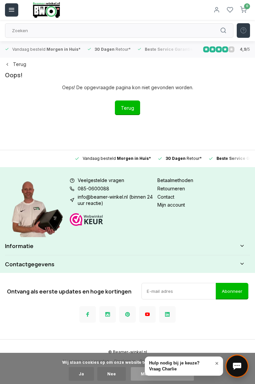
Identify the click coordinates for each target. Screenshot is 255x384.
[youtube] (147, 314)
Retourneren (171, 188)
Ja (81, 373)
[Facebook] (87, 314)
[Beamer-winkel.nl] (46, 10)
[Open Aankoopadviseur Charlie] (237, 366)
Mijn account (171, 205)
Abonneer (232, 291)
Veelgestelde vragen (101, 180)
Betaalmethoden (175, 180)
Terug (19, 64)
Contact (165, 197)
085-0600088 (93, 188)
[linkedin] (167, 314)
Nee (111, 373)
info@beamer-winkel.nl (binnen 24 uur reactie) (115, 200)
